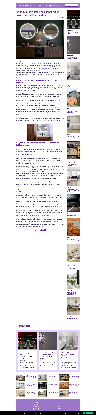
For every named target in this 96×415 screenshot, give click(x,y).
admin (25, 18)
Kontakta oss (57, 5)
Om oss (45, 5)
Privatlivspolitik (89, 413)
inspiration (61, 17)
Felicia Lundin (72, 357)
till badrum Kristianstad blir (42, 68)
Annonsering (39, 5)
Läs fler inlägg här (40, 230)
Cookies (50, 5)
